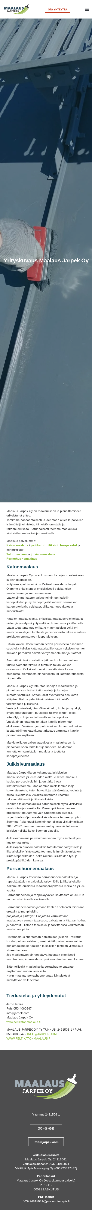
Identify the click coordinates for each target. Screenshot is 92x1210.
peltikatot (38, 545)
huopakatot (68, 545)
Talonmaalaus (16, 554)
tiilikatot (52, 545)
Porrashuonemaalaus (21, 558)
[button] (87, 9)
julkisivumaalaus (43, 554)
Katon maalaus (17, 545)
